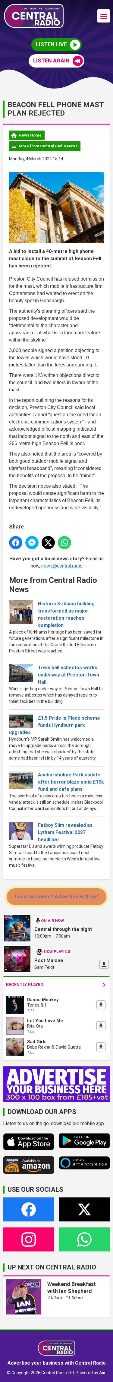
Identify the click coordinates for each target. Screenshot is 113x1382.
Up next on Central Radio (52, 1267)
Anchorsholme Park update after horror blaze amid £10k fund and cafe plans (71, 782)
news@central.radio (62, 566)
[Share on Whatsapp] (64, 542)
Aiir (102, 1372)
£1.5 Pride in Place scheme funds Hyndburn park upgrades (54, 725)
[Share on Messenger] (32, 542)
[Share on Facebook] (15, 542)
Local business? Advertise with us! (56, 896)
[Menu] (103, 16)
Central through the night (63, 929)
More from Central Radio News (48, 146)
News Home (30, 135)
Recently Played (24, 984)
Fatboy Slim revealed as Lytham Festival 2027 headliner (65, 832)
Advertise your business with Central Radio (57, 1363)
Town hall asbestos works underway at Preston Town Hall (68, 675)
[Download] (103, 964)
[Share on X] (48, 542)
